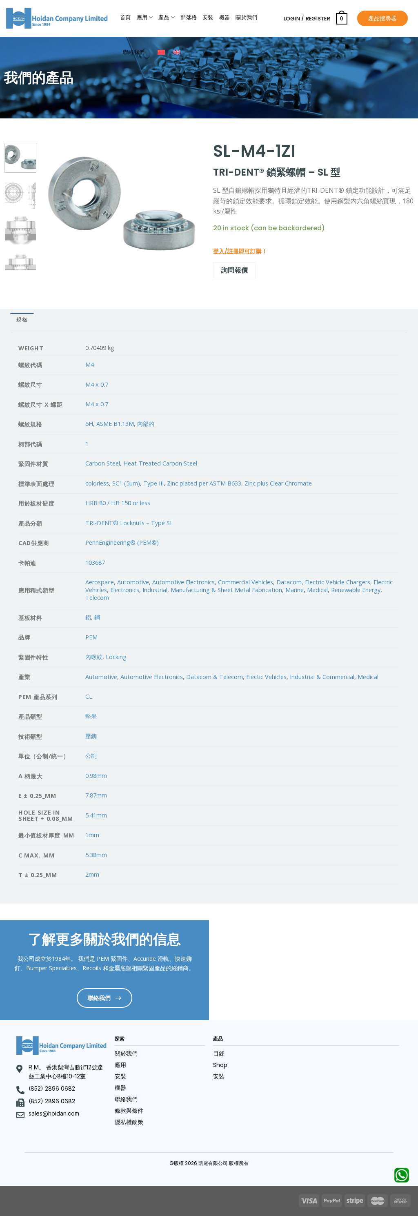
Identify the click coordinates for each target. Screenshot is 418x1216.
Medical (317, 590)
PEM (91, 637)
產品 (163, 17)
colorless (97, 483)
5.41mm (96, 815)
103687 (95, 562)
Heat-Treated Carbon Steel (160, 463)
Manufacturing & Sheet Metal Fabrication (226, 590)
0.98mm (96, 775)
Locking (116, 657)
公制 (91, 755)
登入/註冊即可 (231, 251)
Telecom (97, 597)
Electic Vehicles (266, 677)
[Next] (187, 203)
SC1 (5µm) (126, 483)
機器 (224, 17)
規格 (21, 319)
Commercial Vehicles (245, 582)
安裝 (207, 17)
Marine (294, 590)
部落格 (188, 17)
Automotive (133, 582)
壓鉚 (91, 736)
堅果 (91, 716)
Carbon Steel (102, 463)
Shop (220, 1065)
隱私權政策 (129, 1122)
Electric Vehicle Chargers (337, 582)
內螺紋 (93, 657)
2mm (92, 874)
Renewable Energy (355, 590)
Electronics (124, 590)
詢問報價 (234, 269)
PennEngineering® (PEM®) (122, 542)
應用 (142, 17)
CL (88, 696)
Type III (153, 483)
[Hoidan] (57, 18)
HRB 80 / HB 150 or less (117, 503)
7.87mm (96, 795)
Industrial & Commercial (322, 677)
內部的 (145, 424)
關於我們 (246, 17)
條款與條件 (129, 1111)
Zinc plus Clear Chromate (278, 483)
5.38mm (96, 855)
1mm (92, 835)
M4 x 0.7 (96, 384)
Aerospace (99, 582)
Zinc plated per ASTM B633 (204, 483)
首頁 (125, 17)
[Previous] (55, 203)
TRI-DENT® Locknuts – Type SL (129, 523)
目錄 (219, 1053)
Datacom (289, 582)
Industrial (154, 590)
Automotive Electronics (183, 582)
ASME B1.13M (115, 424)
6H (89, 424)
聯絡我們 (134, 52)
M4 (89, 364)
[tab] (21, 319)
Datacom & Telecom (214, 677)
